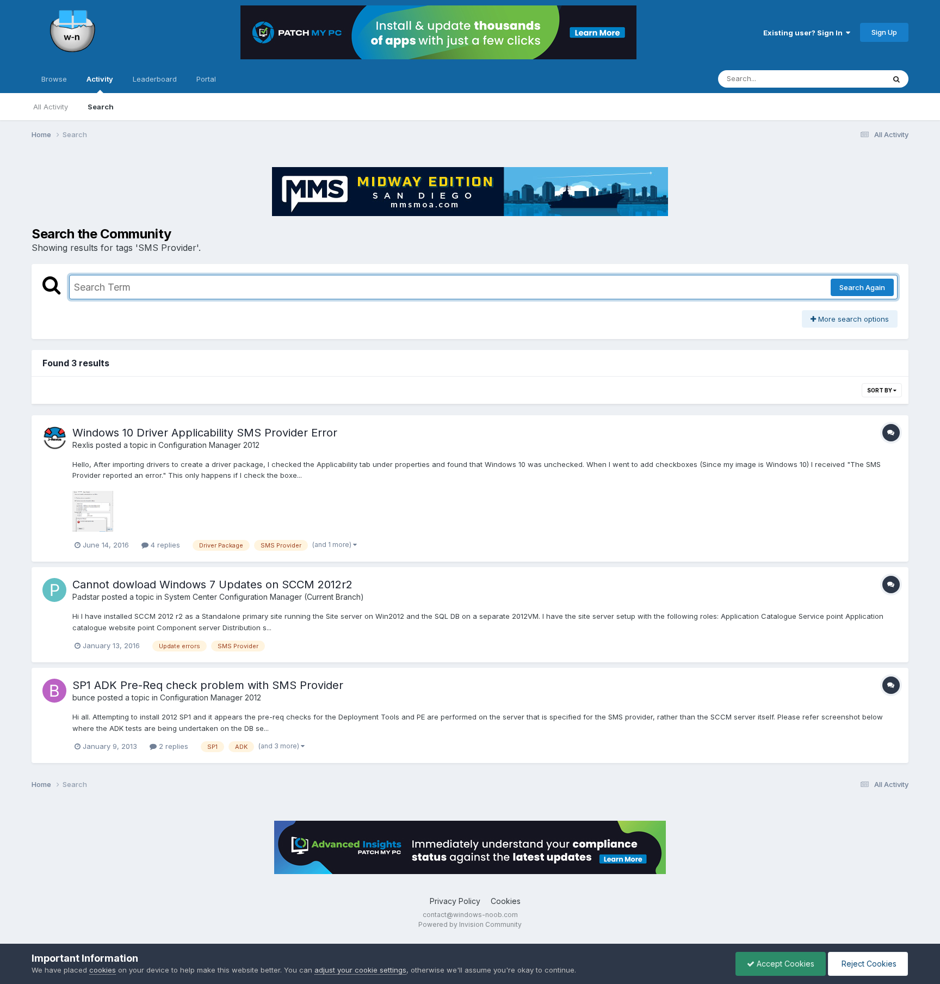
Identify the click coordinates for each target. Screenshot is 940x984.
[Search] (896, 79)
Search (101, 106)
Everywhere (851, 79)
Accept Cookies (784, 963)
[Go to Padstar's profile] (54, 590)
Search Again (862, 287)
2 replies (172, 746)
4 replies (164, 544)
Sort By (880, 390)
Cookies (506, 901)
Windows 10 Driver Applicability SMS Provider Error (204, 432)
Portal (206, 79)
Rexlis (83, 445)
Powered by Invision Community (470, 924)
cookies (102, 969)
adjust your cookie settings (360, 969)
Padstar (86, 596)
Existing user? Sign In (804, 32)
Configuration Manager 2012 (208, 445)
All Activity (50, 106)
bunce (83, 697)
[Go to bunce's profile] (54, 691)
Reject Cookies (867, 963)
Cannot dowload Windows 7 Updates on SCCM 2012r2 (212, 584)
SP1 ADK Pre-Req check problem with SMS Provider (207, 685)
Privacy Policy (455, 901)
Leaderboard (155, 79)
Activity (99, 79)
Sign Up (884, 32)
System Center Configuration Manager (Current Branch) (264, 596)
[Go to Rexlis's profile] (54, 438)
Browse (54, 79)
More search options (852, 319)
